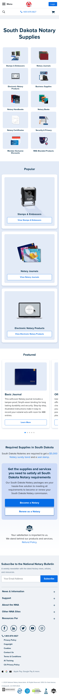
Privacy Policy (10, 640)
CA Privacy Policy (11, 665)
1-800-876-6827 (29, 12)
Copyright (8, 644)
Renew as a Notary (29, 511)
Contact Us (9, 652)
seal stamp (43, 457)
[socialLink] (5, 629)
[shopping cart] (48, 11)
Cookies (7, 648)
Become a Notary (29, 502)
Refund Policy (29, 542)
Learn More (26, 422)
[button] (25, 432)
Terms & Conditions (12, 656)
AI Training (8, 660)
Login (52, 4)
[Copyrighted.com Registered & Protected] (8, 689)
